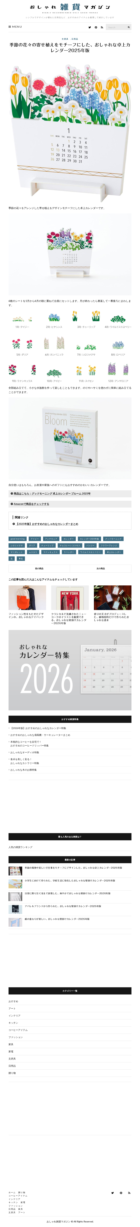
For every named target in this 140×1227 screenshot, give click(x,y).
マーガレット (17, 552)
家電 (11, 1051)
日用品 (75, 39)
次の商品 (101, 568)
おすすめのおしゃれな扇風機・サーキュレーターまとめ (40, 734)
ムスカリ (33, 552)
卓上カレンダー (114, 552)
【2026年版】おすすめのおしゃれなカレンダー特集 (38, 728)
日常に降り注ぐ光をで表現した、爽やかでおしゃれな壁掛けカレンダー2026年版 (68, 893)
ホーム (12, 1192)
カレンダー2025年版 (89, 539)
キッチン (13, 1022)
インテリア (14, 1015)
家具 (11, 1044)
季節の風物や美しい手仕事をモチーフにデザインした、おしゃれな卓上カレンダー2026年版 (73, 868)
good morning (18, 539)
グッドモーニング (113, 539)
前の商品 (39, 568)
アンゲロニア (51, 539)
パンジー (90, 545)
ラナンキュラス (50, 552)
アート (12, 1008)
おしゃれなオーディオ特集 (24, 752)
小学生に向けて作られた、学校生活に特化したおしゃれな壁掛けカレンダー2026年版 (70, 881)
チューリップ (47, 545)
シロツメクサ (17, 545)
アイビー (35, 539)
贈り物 (12, 1072)
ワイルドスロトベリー (90, 552)
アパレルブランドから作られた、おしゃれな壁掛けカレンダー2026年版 (63, 906)
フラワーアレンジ (109, 545)
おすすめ (13, 1001)
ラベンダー (69, 552)
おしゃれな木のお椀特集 (23, 769)
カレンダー (69, 539)
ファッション (16, 1037)
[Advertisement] (70, 804)
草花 (21, 558)
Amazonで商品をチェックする (31, 503)
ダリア (32, 545)
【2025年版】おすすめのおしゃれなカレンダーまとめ (47, 523)
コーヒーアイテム (18, 1029)
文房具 (65, 39)
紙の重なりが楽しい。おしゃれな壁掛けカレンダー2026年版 (57, 919)
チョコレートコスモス (70, 545)
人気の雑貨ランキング (20, 847)
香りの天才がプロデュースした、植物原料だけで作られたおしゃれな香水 (111, 617)
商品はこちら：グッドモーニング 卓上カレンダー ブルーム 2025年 (52, 493)
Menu (16, 26)
